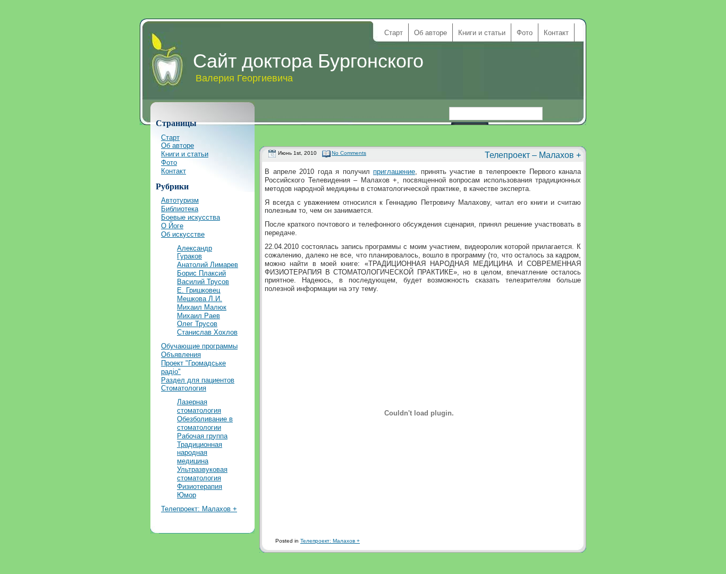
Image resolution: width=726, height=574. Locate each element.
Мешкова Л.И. (199, 299)
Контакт (556, 33)
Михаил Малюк (201, 307)
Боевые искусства (190, 217)
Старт (393, 33)
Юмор (186, 495)
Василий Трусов (203, 282)
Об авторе (430, 33)
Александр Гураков (194, 252)
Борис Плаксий (201, 273)
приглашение (394, 172)
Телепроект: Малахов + (330, 541)
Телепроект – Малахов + (533, 155)
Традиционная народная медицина (199, 452)
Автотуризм (180, 200)
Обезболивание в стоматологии (205, 423)
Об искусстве (183, 234)
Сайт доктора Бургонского (308, 61)
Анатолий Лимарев (207, 265)
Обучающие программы (199, 346)
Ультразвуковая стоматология (202, 473)
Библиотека (179, 209)
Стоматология (183, 388)
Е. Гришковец (198, 290)
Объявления (181, 355)
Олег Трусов (197, 324)
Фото (525, 33)
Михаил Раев (198, 316)
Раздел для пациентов (197, 380)
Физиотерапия (199, 486)
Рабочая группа (202, 436)
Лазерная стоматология (199, 406)
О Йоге (172, 226)
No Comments (349, 153)
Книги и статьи (481, 33)
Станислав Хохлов (207, 332)
